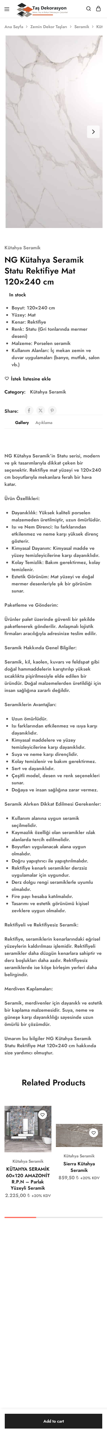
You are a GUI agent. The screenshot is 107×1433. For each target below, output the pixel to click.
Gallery (22, 422)
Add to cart (53, 1421)
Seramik (81, 27)
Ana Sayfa (13, 27)
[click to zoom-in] (53, 132)
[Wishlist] (42, 1114)
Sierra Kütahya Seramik (79, 1166)
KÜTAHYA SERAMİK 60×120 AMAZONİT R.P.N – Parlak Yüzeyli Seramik (28, 1178)
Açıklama (43, 422)
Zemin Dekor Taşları (48, 27)
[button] (47, 1113)
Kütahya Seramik (22, 247)
